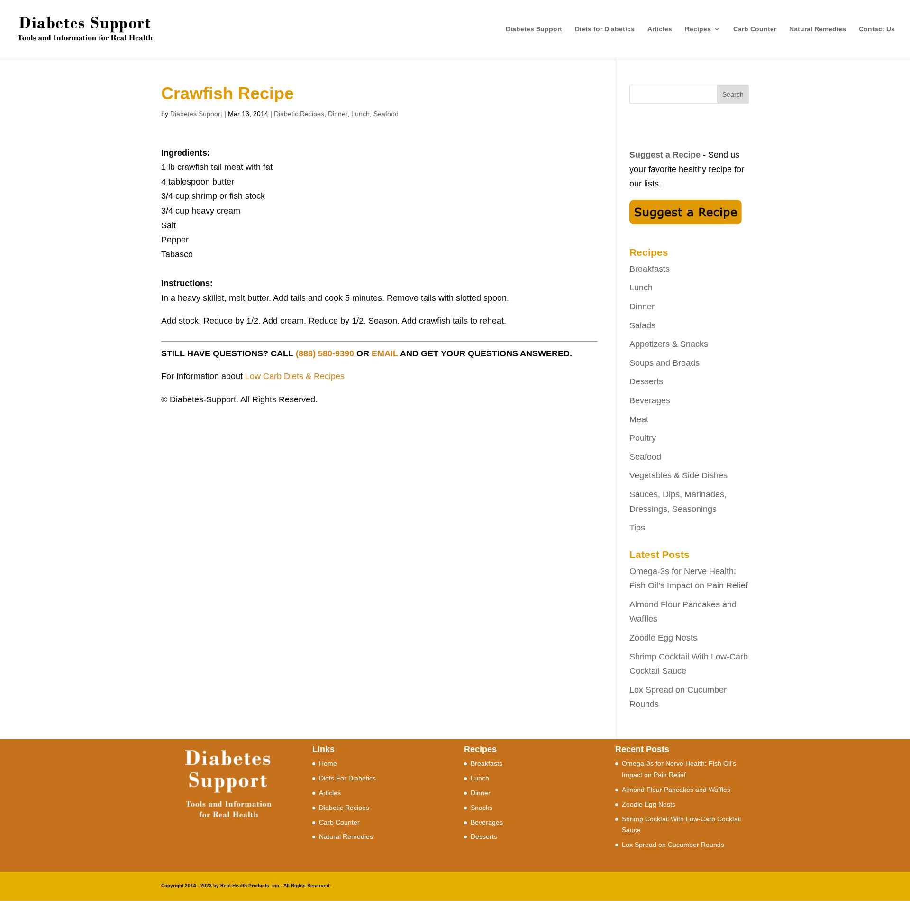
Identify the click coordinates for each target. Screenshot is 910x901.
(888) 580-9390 (325, 353)
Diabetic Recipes (299, 114)
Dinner (337, 114)
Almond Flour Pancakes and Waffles (676, 789)
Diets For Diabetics (347, 778)
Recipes (698, 29)
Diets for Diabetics (605, 29)
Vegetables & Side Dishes (678, 475)
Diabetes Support (534, 29)
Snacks (481, 807)
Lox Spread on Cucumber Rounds (673, 844)
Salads (642, 325)
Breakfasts (649, 269)
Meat (638, 419)
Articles (659, 29)
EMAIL (385, 353)
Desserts (646, 381)
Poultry (642, 438)
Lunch (360, 114)
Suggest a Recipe (665, 154)
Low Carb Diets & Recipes (295, 376)
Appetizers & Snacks (668, 344)
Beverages (649, 400)
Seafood (386, 114)
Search (733, 94)
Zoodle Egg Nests (663, 637)
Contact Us (877, 29)
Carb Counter (754, 29)
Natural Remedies (817, 29)
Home (328, 763)
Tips (637, 527)
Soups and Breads (664, 363)
